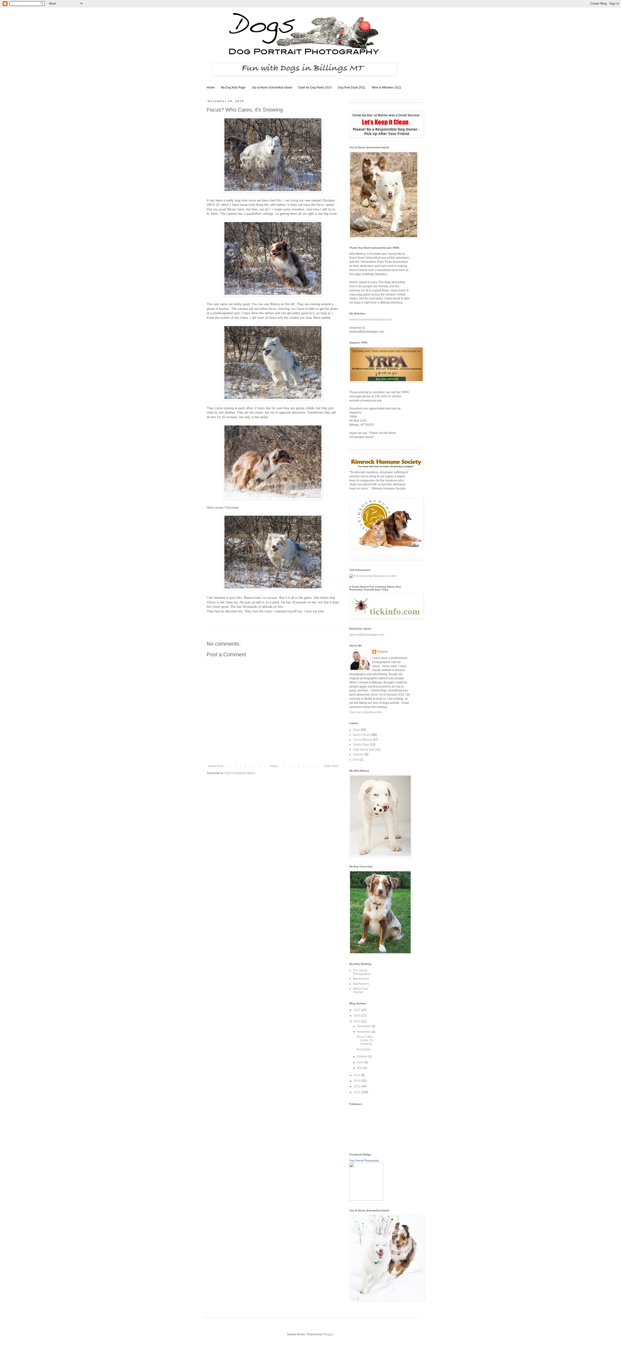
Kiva (356, 759)
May (360, 1068)
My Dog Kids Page (233, 87)
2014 (357, 1075)
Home (211, 87)
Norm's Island (362, 735)
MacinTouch (361, 978)
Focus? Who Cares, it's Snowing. (365, 1040)
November (364, 1032)
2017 (357, 1010)
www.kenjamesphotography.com (370, 319)
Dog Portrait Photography (364, 1160)
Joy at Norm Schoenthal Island (272, 87)
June (360, 1062)
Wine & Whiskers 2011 (386, 87)
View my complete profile (365, 712)
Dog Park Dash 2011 (351, 87)
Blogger (328, 1334)
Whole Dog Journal (360, 990)
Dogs (356, 729)
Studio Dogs (361, 744)
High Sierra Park (364, 749)
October (362, 1056)
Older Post (331, 766)
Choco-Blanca (362, 739)
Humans (358, 754)
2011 (357, 1092)
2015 (357, 1021)
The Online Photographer (362, 972)
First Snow (363, 1049)
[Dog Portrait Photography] (366, 1199)
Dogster (382, 651)
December (364, 1026)
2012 (357, 1086)
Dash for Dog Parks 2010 (315, 87)
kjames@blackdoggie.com (366, 634)
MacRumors (361, 983)
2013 (357, 1080)
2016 (357, 1015)
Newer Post (215, 766)
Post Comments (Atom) (240, 773)
